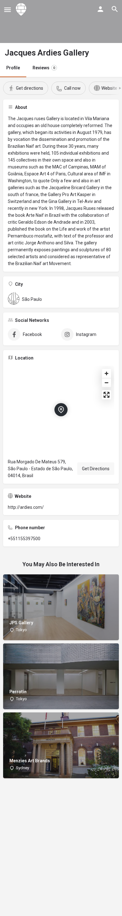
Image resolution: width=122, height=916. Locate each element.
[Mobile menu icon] (7, 9)
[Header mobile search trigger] (115, 9)
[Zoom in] (106, 373)
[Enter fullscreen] (106, 394)
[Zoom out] (106, 382)
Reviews (44, 67)
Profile (13, 67)
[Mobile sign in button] (100, 9)
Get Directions (95, 468)
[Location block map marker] (61, 409)
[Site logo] (22, 9)
